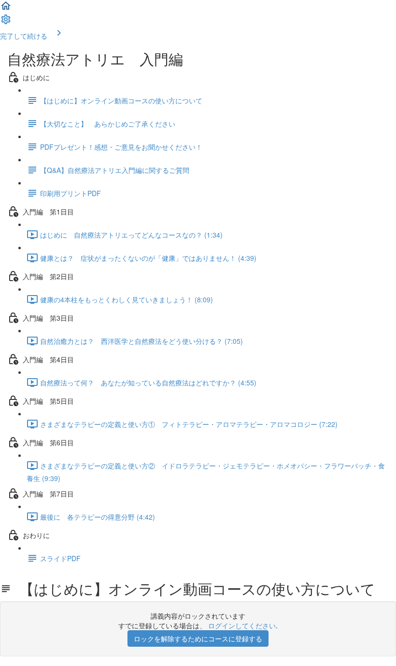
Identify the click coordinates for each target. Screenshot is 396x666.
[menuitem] (6, 22)
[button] (6, 9)
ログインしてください (242, 625)
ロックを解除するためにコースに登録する (198, 638)
